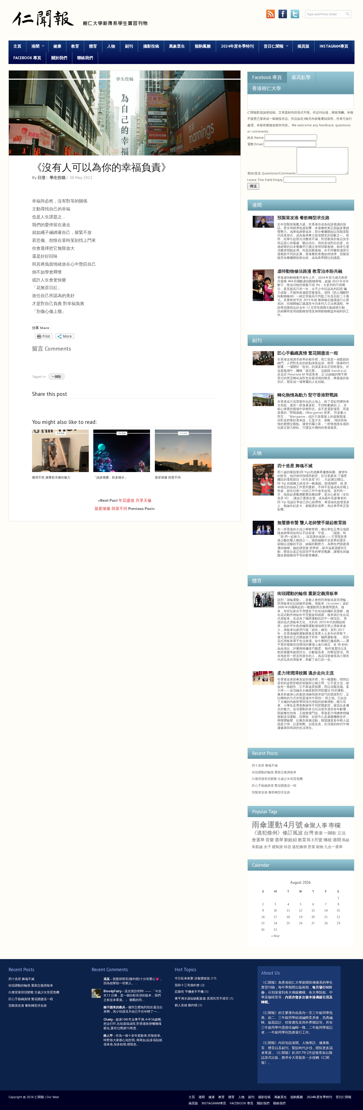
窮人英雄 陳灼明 (186, 1005)
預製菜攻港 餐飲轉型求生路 (303, 217)
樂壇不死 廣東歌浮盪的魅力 (51, 477)
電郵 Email (255, 144)
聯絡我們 (85, 57)
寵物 (319, 846)
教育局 (304, 839)
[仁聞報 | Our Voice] (79, 30)
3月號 (316, 839)
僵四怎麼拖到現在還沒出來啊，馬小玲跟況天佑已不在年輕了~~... (133, 1009)
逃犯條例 (299, 846)
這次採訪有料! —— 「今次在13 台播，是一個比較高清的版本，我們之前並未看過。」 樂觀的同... (132, 995)
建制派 (277, 846)
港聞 (32, 46)
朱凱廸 (257, 846)
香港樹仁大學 (266, 88)
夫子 (267, 846)
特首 (287, 846)
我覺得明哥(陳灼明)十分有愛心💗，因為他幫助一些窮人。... (133, 981)
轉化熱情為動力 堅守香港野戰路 (307, 395)
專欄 (334, 825)
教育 (75, 46)
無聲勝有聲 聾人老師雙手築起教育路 (312, 522)
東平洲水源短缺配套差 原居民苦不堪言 (202, 998)
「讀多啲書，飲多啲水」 (110, 477)
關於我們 (59, 57)
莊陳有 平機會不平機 (189, 991)
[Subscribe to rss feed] (270, 14)
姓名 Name (255, 137)
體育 (93, 46)
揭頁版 (303, 46)
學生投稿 (58, 177)
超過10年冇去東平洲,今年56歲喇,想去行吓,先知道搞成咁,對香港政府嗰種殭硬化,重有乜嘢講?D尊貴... (133, 1023)
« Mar (275, 936)
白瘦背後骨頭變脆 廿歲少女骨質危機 (277, 778)
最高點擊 (301, 77)
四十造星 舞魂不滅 (295, 465)
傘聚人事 (316, 825)
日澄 (41, 177)
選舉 (279, 839)
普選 (311, 846)
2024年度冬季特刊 (237, 46)
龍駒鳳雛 (203, 46)
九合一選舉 (333, 846)
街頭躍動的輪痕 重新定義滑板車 (307, 593)
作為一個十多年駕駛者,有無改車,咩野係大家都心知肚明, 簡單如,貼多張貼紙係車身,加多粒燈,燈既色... (133, 1039)
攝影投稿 (151, 46)
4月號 (293, 824)
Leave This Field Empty (265, 180)
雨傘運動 (267, 824)
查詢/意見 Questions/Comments (271, 173)
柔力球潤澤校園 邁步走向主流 (305, 673)
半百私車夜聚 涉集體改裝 (192, 978)
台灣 (308, 832)
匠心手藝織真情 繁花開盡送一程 (307, 353)
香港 (318, 833)
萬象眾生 (177, 46)
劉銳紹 (290, 839)
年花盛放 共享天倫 (135, 500)
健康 (57, 46)
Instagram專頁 (334, 46)
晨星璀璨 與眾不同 (168, 477)
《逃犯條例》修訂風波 (277, 832)
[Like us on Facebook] (282, 14)
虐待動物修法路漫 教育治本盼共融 (309, 271)
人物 (111, 46)
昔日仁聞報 (271, 46)
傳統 (327, 839)
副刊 (129, 46)
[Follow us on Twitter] (295, 14)
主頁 (17, 46)
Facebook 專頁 (27, 57)
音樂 (269, 839)
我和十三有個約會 (187, 985)
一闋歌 (56, 376)
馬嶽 (345, 839)
